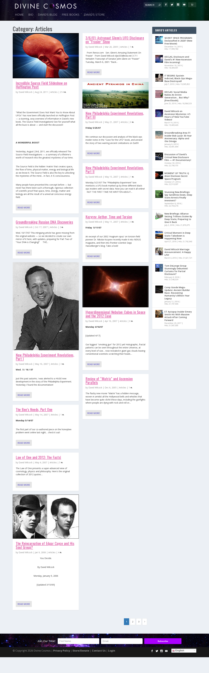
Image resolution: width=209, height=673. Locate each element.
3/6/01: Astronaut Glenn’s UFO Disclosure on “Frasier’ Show (115, 39)
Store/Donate (81, 650)
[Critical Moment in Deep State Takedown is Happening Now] (159, 235)
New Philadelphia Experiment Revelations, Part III (115, 115)
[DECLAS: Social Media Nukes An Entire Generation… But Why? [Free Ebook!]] (159, 94)
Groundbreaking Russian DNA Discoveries (44, 222)
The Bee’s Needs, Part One (34, 409)
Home (19, 15)
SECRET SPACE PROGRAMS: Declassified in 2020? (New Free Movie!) (178, 40)
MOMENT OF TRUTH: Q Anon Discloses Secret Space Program (176, 176)
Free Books (70, 15)
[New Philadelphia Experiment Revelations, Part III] (115, 95)
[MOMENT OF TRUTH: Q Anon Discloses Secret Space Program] (159, 175)
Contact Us (99, 650)
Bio (30, 15)
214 (62, 92)
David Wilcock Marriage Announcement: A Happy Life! (177, 252)
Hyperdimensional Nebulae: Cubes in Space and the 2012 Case (115, 313)
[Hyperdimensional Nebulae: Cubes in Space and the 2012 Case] (115, 286)
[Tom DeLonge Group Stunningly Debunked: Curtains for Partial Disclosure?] (159, 268)
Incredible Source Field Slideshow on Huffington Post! (41, 84)
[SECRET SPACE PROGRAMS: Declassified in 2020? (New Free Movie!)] (159, 40)
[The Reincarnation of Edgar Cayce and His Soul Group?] (46, 517)
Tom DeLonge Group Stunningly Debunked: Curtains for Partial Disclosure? (176, 270)
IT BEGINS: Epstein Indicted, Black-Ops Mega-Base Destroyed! (178, 78)
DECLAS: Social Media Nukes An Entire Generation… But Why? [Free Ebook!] (176, 96)
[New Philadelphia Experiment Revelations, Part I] (46, 306)
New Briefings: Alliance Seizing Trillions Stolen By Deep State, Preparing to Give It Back (178, 218)
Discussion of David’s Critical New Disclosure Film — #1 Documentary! (177, 157)
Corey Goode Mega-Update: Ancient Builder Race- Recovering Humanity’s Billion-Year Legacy (177, 293)
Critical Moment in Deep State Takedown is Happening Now (177, 235)
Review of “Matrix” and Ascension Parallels (109, 380)
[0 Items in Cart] (192, 4)
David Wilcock (25, 92)
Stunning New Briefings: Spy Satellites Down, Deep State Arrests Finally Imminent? (178, 196)
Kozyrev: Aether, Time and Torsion (109, 216)
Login (111, 650)
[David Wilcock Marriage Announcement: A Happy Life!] (159, 251)
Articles (54, 92)
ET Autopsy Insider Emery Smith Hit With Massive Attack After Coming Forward (178, 316)
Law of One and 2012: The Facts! (38, 457)
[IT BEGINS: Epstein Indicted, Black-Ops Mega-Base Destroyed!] (159, 78)
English (179, 650)
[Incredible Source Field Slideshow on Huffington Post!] (46, 55)
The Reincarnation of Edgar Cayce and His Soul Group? (45, 545)
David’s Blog (47, 15)
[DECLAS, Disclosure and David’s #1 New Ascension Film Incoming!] (159, 59)
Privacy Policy (61, 650)
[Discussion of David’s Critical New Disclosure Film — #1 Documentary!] (159, 156)
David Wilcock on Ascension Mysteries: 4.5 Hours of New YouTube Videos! (177, 115)
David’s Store (94, 15)
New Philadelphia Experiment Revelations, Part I (45, 356)
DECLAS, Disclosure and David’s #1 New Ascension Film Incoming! (178, 59)
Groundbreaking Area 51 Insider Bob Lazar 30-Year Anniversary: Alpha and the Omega (178, 137)
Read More (24, 207)
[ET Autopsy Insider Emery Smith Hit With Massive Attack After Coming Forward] (159, 314)
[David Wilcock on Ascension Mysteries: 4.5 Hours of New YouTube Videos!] (159, 113)
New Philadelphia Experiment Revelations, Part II (115, 169)
